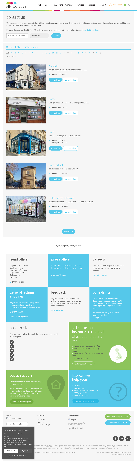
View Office (55, 80)
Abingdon (54, 66)
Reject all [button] (25, 451)
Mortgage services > (101, 315)
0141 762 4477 (60, 206)
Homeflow (127, 454)
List (10, 47)
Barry (52, 98)
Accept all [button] (11, 451)
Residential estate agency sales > (106, 313)
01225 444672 (60, 142)
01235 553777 (59, 74)
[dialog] (18, 443)
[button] (18, 455)
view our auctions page (22, 401)
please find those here (90, 30)
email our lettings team (19, 317)
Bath (51, 132)
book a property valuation (117, 416)
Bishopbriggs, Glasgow (61, 198)
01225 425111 (59, 140)
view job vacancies (100, 275)
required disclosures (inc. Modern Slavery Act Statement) (59, 452)
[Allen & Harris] (16, 5)
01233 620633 (17, 312)
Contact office (70, 80)
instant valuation (82, 364)
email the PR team (58, 275)
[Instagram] (128, 438)
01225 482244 (59, 173)
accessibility (36, 452)
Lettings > (97, 317)
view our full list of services (85, 401)
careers (91, 5)
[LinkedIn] (121, 438)
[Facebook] (115, 438)
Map (18, 47)
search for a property (116, 423)
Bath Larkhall (56, 164)
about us (41, 420)
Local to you (32, 47)
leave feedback (57, 310)
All (7, 53)
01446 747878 (59, 107)
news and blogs (43, 424)
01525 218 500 (18, 282)
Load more (68, 231)
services (80, 5)
